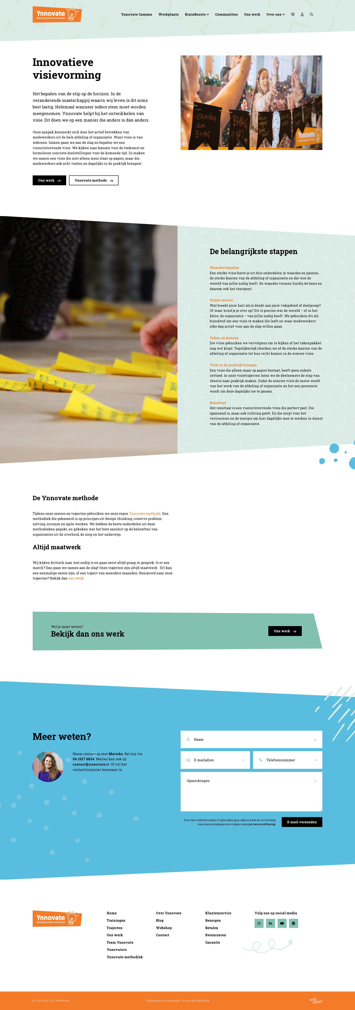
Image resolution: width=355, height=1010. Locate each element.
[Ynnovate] (66, 14)
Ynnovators (117, 949)
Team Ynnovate (120, 942)
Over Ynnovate (168, 913)
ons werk (76, 578)
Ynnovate (62, 1000)
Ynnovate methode (91, 180)
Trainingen (116, 920)
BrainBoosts (195, 14)
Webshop (164, 928)
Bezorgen (213, 920)
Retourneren (215, 935)
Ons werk (252, 14)
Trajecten (114, 928)
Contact (162, 935)
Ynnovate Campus (136, 14)
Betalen (211, 928)
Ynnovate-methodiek (125, 957)
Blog (160, 920)
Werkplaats (168, 14)
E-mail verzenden (302, 822)
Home (112, 913)
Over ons (273, 14)
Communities (226, 14)
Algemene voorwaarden (163, 1000)
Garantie (212, 942)
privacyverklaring (261, 824)
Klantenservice (218, 913)
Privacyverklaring (195, 1000)
